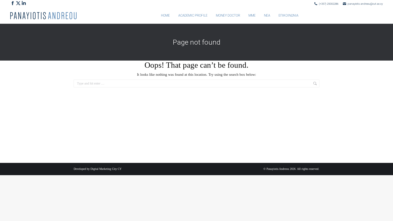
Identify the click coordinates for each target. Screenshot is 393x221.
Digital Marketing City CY (106, 168)
